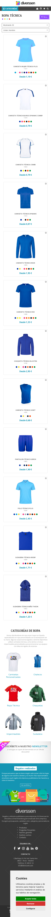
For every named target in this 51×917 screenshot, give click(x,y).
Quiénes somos (25, 835)
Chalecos (38, 674)
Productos (23, 828)
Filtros (45, 17)
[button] (10, 8)
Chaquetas (38, 705)
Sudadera (37, 734)
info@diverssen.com (25, 865)
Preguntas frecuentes (27, 830)
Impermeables (13, 734)
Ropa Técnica (13, 705)
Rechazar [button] (30, 904)
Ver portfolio (25, 785)
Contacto (22, 837)
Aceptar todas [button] (30, 899)
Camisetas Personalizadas (13, 675)
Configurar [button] (30, 909)
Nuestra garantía (25, 832)
